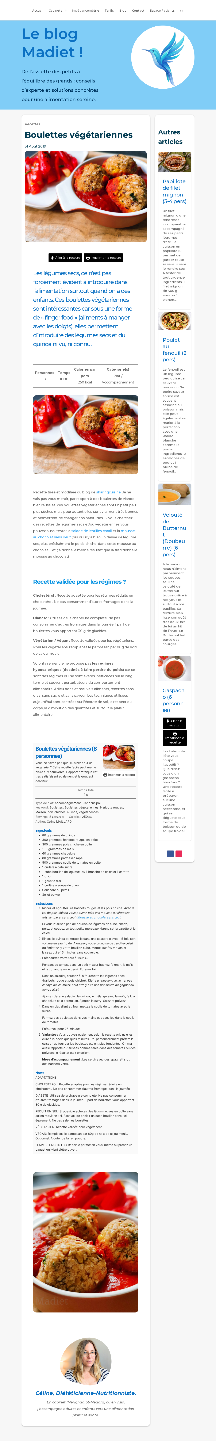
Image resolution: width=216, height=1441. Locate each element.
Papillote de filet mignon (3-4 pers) (174, 230)
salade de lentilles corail (92, 531)
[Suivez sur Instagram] (179, 854)
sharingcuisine (108, 492)
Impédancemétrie (85, 10)
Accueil (37, 10)
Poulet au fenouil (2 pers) (174, 396)
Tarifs (109, 10)
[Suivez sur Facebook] (170, 854)
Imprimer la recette (105, 258)
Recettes (32, 124)
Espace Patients (162, 10)
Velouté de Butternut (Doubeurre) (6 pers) (174, 569)
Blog (123, 10)
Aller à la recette (67, 258)
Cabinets (55, 10)
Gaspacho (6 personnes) (174, 748)
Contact (138, 10)
